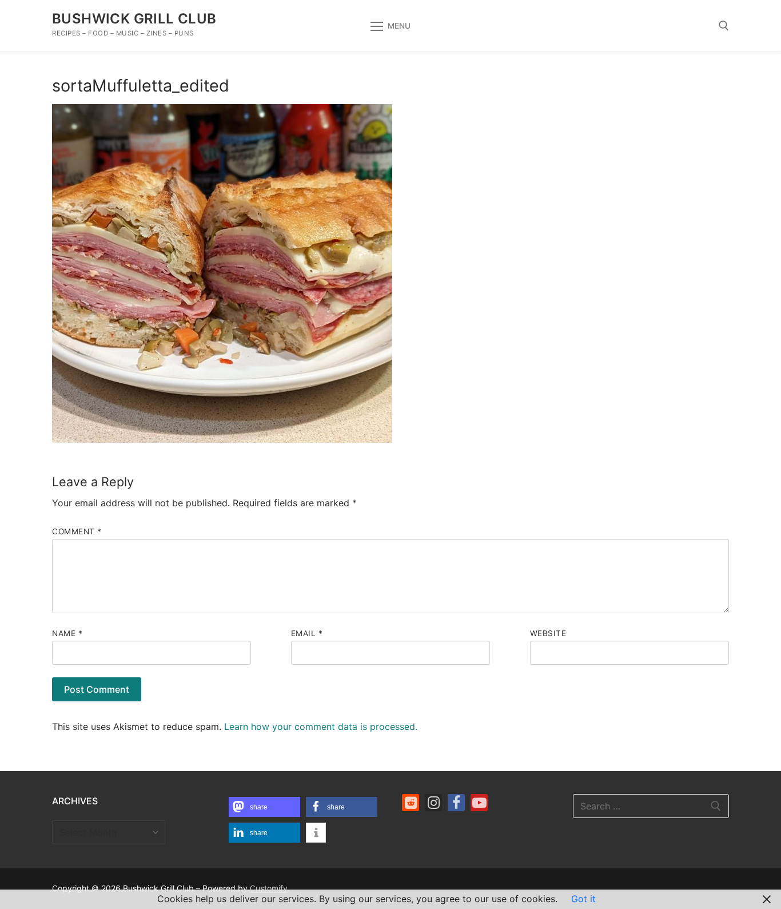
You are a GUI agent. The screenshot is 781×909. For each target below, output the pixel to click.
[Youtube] (479, 802)
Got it (583, 898)
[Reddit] (410, 802)
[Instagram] (433, 802)
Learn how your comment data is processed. (320, 726)
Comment (77, 531)
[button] (264, 807)
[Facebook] (456, 802)
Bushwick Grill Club (134, 18)
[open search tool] (724, 26)
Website (548, 633)
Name (67, 633)
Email (307, 633)
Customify (269, 888)
